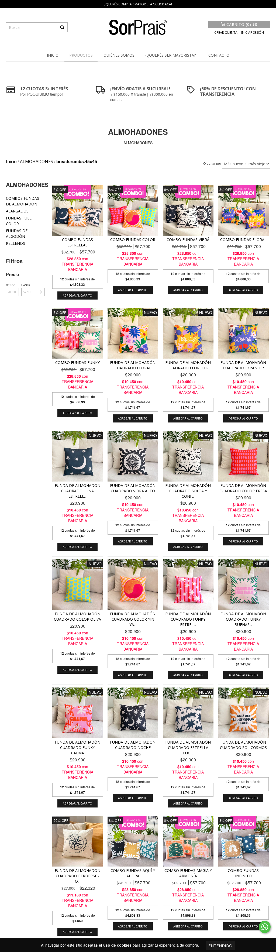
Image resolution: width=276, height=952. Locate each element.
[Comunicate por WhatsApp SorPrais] (265, 927)
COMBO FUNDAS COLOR (132, 239)
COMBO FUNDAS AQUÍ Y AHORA (133, 873)
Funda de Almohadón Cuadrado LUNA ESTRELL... (77, 491)
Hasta (25, 285)
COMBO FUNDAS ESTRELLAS (77, 242)
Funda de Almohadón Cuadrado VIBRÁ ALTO (133, 488)
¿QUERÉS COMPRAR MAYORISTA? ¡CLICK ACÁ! (138, 4)
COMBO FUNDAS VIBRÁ (188, 239)
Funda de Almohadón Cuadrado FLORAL (133, 365)
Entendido (220, 945)
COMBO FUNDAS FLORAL (243, 239)
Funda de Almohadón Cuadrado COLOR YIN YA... (133, 619)
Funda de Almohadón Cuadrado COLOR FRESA (243, 488)
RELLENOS (15, 243)
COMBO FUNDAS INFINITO (243, 873)
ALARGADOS (17, 211)
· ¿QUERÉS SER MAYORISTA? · (171, 55)
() (241, 24)
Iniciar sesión (252, 32)
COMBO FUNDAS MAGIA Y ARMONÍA (188, 873)
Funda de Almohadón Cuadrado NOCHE (133, 745)
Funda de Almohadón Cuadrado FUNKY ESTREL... (188, 619)
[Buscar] (62, 27)
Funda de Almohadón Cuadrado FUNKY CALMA (77, 747)
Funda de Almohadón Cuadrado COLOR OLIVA (77, 616)
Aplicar (41, 292)
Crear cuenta (225, 32)
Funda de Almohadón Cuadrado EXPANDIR (243, 365)
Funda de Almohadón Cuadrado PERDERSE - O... (77, 876)
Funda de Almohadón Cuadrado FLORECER (188, 365)
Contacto (218, 55)
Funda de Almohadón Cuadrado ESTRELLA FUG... (188, 747)
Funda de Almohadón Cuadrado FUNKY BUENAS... (243, 619)
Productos (81, 55)
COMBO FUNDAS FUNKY (77, 362)
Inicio (52, 55)
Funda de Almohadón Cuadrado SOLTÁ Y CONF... (188, 491)
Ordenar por (212, 163)
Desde (10, 285)
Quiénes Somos (119, 55)
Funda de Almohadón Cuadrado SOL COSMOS (243, 745)
